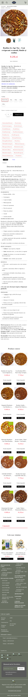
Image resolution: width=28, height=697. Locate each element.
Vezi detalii (7, 383)
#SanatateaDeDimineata (7, 155)
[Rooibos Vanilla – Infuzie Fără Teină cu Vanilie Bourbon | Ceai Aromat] (20, 399)
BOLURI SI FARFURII (21, 587)
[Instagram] (6, 647)
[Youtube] (9, 647)
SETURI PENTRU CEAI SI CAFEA (20, 580)
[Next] (25, 549)
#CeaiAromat (18, 123)
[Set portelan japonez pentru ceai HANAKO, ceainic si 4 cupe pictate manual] (20, 544)
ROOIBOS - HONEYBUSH (5, 7)
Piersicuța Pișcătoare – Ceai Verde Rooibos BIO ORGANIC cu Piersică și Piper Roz (7, 441)
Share (6, 159)
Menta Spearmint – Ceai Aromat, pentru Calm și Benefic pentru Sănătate (7, 553)
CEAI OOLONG (6, 587)
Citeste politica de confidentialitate (14, 686)
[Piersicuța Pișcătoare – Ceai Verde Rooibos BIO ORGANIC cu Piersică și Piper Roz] (7, 433)
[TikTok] (12, 647)
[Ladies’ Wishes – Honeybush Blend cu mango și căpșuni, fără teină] (20, 502)
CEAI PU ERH (5, 592)
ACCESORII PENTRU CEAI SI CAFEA (20, 576)
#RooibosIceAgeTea (6, 152)
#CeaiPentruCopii (6, 132)
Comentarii (6, 526)
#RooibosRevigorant (18, 152)
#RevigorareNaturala (7, 146)
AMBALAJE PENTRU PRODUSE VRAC (20, 606)
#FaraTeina (17, 140)
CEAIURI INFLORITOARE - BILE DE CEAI (21, 572)
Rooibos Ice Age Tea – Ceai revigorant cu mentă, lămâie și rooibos (7, 372)
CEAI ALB (4, 580)
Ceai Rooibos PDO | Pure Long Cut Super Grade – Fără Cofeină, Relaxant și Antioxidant (21, 372)
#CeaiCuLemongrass (7, 126)
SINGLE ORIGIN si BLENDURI (6, 569)
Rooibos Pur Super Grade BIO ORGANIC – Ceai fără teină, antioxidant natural (21, 475)
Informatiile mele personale (14, 690)
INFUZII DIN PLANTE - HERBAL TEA (7, 598)
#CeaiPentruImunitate (18, 132)
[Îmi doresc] (24, 110)
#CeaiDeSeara (16, 129)
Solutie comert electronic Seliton (14, 695)
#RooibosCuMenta (6, 149)
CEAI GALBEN (6, 583)
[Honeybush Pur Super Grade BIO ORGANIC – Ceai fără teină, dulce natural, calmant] (7, 502)
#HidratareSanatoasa (19, 143)
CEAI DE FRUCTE (20, 567)
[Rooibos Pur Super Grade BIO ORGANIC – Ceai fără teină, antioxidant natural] (20, 468)
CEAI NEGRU (5, 590)
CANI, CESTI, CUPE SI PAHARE (20, 584)
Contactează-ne (4, 622)
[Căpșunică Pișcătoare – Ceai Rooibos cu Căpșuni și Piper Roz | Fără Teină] (7, 399)
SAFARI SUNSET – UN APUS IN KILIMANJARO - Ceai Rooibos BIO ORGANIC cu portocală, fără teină (7, 475)
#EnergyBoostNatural (7, 140)
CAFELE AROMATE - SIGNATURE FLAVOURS (7, 574)
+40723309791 (10, 643)
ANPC (11, 618)
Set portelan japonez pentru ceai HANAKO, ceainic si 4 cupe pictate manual (20, 553)
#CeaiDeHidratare (6, 129)
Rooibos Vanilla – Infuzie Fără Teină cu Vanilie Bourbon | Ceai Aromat (21, 406)
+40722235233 (10, 640)
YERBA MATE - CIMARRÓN (19, 564)
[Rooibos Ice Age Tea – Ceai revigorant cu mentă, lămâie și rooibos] (14, 35)
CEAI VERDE (5, 585)
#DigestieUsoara (6, 137)
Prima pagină (3, 6)
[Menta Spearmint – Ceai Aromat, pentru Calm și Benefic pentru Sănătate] (7, 544)
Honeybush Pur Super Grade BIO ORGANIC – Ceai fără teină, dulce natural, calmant (7, 509)
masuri (6, 294)
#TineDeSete (19, 155)
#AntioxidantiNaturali (7, 123)
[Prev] (2, 549)
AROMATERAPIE (19, 593)
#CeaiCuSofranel (18, 126)
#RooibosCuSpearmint (18, 149)
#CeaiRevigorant (15, 134)
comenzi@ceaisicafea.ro (11, 638)
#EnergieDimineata (16, 137)
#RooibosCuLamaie (18, 146)
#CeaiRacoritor (5, 134)
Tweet (13, 159)
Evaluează (4, 162)
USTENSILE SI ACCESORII (19, 590)
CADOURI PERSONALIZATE (19, 602)
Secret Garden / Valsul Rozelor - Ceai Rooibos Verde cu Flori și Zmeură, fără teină (21, 441)
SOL (11, 620)
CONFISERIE (18, 596)
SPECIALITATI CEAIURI (12, 6)
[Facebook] (2, 647)
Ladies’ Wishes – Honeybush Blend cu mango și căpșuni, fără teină (21, 509)
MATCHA (4, 594)
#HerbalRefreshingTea (7, 143)
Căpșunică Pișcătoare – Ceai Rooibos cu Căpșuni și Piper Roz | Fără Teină (7, 406)
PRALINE (18, 598)
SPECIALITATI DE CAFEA (5, 566)
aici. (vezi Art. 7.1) (17, 92)
